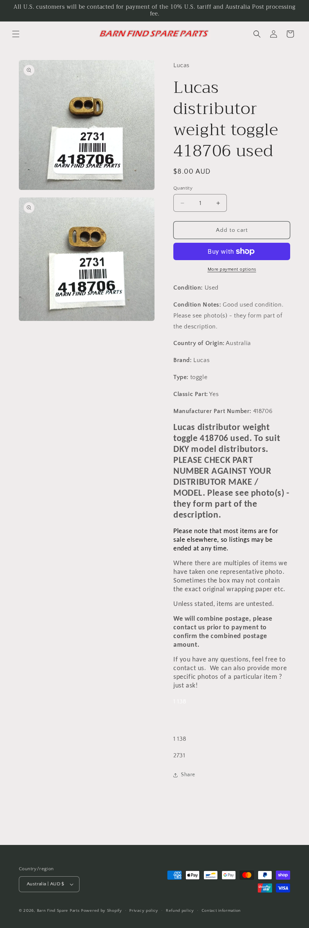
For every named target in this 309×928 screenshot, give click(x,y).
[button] (16, 34)
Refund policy (180, 910)
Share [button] (188, 775)
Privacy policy (143, 910)
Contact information (221, 910)
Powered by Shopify (101, 910)
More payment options (232, 269)
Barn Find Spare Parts (58, 910)
